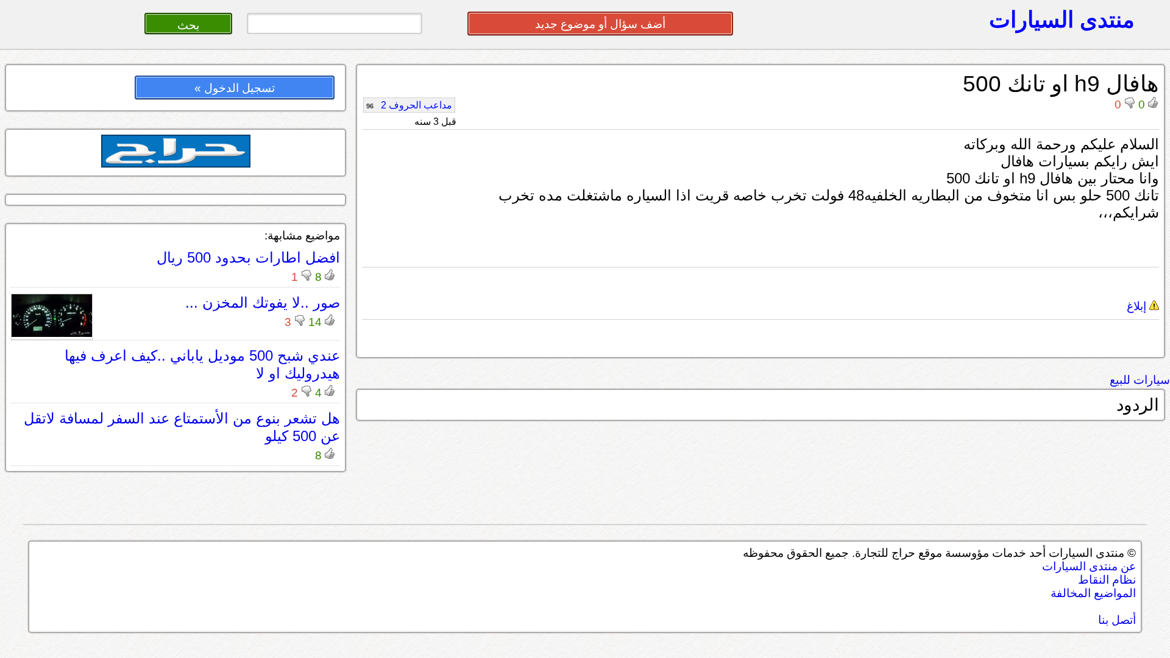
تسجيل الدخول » (234, 88)
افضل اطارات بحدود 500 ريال (248, 257)
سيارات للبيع (1140, 379)
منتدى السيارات (1062, 19)
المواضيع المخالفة (1093, 593)
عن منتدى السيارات (1089, 566)
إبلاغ (1138, 306)
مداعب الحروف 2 (409, 105)
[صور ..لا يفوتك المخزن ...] (52, 333)
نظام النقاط (1107, 579)
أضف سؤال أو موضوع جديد (600, 24)
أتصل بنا (1117, 620)
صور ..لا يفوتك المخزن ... (262, 302)
